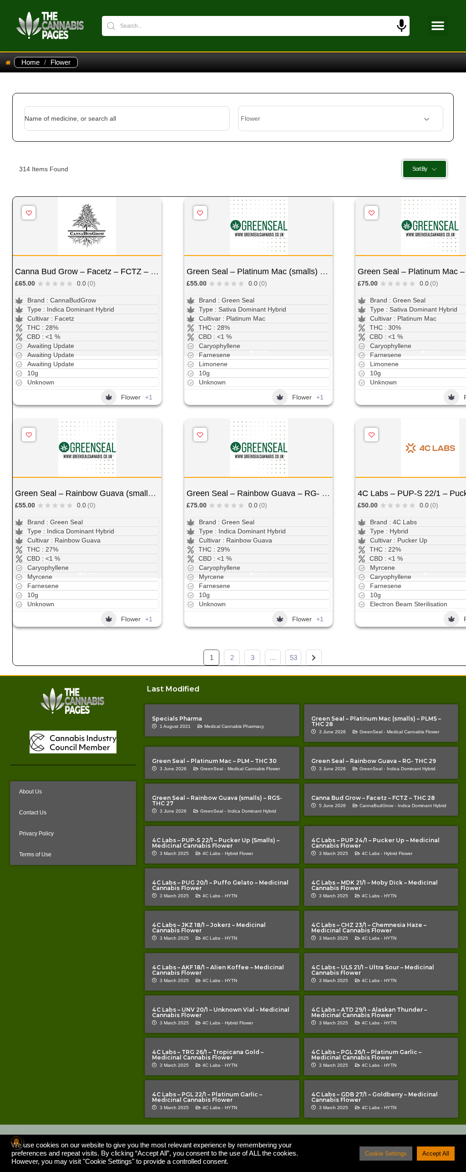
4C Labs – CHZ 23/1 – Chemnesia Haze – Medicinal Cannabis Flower (368, 927)
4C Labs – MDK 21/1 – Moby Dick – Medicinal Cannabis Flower (374, 885)
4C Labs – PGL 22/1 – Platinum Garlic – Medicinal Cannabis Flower (207, 1097)
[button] (438, 25)
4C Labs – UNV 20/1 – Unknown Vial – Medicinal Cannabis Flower (220, 1012)
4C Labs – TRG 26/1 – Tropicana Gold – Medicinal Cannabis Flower (207, 1055)
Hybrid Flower (239, 853)
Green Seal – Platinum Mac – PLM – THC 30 (214, 760)
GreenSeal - (372, 731)
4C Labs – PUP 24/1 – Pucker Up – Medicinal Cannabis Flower (375, 843)
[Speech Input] (402, 26)
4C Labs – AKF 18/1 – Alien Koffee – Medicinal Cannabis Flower (218, 970)
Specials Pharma (177, 718)
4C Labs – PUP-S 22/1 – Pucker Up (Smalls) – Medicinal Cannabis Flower (215, 843)
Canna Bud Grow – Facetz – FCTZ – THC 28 (97, 271)
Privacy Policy (36, 833)
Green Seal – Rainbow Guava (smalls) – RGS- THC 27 (115, 493)
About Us (30, 791)
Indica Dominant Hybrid (411, 768)
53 (293, 657)
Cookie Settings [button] (386, 1153)
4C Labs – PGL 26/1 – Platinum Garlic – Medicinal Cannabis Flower (366, 1055)
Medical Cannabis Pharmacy (234, 726)
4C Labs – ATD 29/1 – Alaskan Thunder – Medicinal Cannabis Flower (369, 1012)
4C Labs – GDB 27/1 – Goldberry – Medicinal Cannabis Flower (374, 1097)
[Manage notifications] (16, 1142)
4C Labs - (213, 853)
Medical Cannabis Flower (413, 731)
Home (30, 62)
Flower (131, 397)
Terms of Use (35, 854)
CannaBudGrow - (378, 805)
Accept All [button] (435, 1153)
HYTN (231, 895)
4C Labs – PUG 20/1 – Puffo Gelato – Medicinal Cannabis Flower (220, 885)
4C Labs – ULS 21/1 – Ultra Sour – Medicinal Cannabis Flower (372, 970)
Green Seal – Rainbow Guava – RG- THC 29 (268, 493)
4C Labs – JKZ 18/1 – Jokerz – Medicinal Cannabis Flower (209, 927)
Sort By (419, 169)
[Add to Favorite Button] (28, 213)
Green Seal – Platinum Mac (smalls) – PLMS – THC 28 (286, 271)
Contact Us (32, 812)
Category (251, 118)
